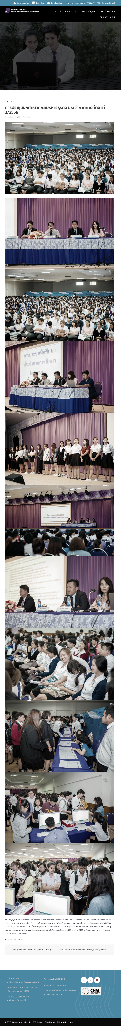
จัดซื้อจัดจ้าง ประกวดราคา (56, 985)
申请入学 (91, 3)
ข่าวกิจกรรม (11, 101)
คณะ (67, 3)
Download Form (57, 3)
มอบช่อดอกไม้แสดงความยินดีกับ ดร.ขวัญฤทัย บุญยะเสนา (83, 949)
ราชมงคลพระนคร (78, 3)
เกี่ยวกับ (58, 11)
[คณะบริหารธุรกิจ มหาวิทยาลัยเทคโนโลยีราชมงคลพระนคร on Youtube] (97, 980)
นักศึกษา (68, 11)
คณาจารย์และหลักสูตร (85, 11)
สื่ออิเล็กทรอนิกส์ (107, 17)
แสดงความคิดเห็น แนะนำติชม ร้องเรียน (61, 989)
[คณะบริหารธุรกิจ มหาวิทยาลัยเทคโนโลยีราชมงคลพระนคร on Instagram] (90, 980)
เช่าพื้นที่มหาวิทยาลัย (54, 994)
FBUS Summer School (106, 3)
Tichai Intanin (27, 117)
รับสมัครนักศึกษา (23, 3)
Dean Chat (40, 3)
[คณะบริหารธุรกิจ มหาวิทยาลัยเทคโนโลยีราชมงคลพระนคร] (22, 10)
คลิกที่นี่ (23, 1000)
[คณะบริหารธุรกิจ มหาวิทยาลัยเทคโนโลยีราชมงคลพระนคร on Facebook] (84, 980)
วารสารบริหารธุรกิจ (106, 11)
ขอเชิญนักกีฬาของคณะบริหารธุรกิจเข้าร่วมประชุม (32, 949)
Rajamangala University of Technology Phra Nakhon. (34, 1022)
